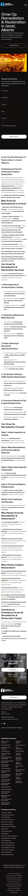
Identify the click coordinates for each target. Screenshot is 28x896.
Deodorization (5, 751)
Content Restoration (7, 824)
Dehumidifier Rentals (7, 854)
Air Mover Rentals (6, 852)
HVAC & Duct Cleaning (5, 742)
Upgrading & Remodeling (8, 838)
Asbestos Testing (18, 742)
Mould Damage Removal (20, 770)
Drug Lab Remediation (8, 843)
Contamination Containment (5, 780)
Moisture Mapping (6, 789)
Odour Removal (5, 768)
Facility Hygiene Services (6, 771)
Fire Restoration (6, 745)
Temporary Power (6, 812)
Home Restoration (6, 831)
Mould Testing (20, 751)
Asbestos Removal (18, 754)
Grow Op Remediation (7, 845)
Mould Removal (20, 745)
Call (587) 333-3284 (14, 45)
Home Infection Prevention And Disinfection (5, 776)
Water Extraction (6, 787)
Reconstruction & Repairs (8, 826)
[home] (8, 5)
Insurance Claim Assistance (9, 836)
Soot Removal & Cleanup (5, 748)
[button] (26, 5)
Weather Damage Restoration (6, 758)
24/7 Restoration (6, 840)
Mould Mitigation (19, 763)
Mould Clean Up (19, 767)
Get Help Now (13, 669)
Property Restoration (19, 781)
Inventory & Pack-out (7, 819)
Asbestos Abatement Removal (19, 759)
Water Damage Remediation (5, 803)
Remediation (5, 833)
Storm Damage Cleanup (5, 754)
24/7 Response (5, 817)
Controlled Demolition (7, 815)
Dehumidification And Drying (6, 800)
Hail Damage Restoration (5, 765)
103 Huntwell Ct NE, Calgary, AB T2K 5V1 (14, 871)
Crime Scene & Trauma (8, 847)
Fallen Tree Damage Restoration (7, 761)
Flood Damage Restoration (5, 792)
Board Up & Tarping (7, 822)
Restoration (4, 829)
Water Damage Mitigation (5, 796)
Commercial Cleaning (7, 850)
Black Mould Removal (19, 774)
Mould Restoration (19, 748)
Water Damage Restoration (5, 784)
